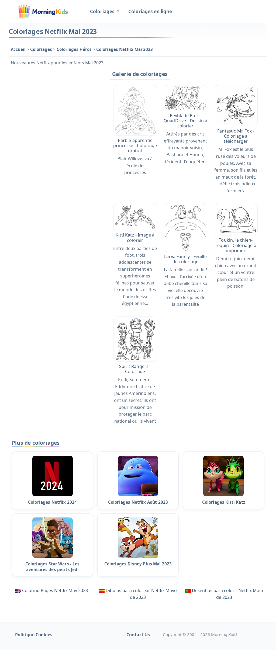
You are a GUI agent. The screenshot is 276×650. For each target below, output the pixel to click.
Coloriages (41, 49)
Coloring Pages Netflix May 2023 (55, 590)
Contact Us (138, 635)
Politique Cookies (33, 635)
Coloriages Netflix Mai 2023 (124, 49)
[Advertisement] (55, 102)
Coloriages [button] (103, 11)
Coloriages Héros (75, 49)
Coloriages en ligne (150, 11)
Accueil (19, 49)
